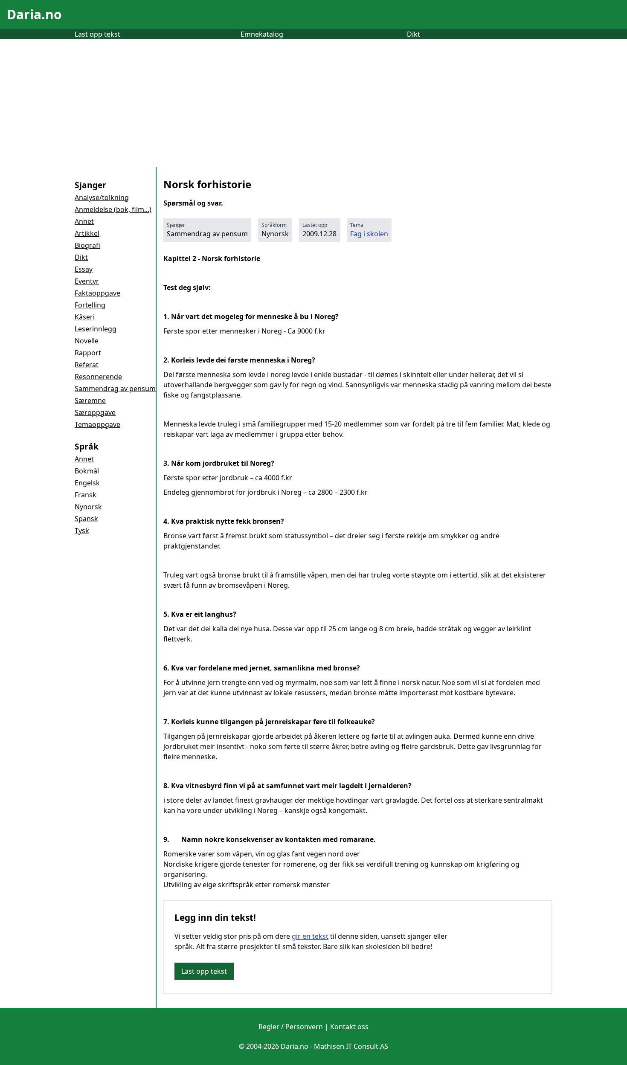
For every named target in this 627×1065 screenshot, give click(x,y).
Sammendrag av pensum (115, 388)
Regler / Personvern (290, 1026)
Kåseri (85, 317)
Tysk (82, 530)
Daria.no (34, 14)
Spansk (86, 518)
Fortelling (90, 305)
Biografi (87, 245)
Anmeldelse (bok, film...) (113, 209)
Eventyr (87, 281)
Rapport (88, 352)
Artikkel (87, 233)
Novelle (87, 340)
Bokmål (87, 471)
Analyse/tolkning (102, 197)
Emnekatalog (262, 34)
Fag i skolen (369, 233)
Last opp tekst (97, 34)
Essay (84, 269)
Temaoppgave (97, 424)
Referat (87, 364)
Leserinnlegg (95, 329)
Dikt (413, 34)
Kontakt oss (349, 1026)
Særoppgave (95, 412)
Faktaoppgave (97, 293)
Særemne (90, 400)
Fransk (85, 494)
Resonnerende (98, 376)
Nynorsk (88, 506)
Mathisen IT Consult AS (351, 1046)
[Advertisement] (313, 103)
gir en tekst (310, 936)
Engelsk (87, 483)
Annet (84, 221)
